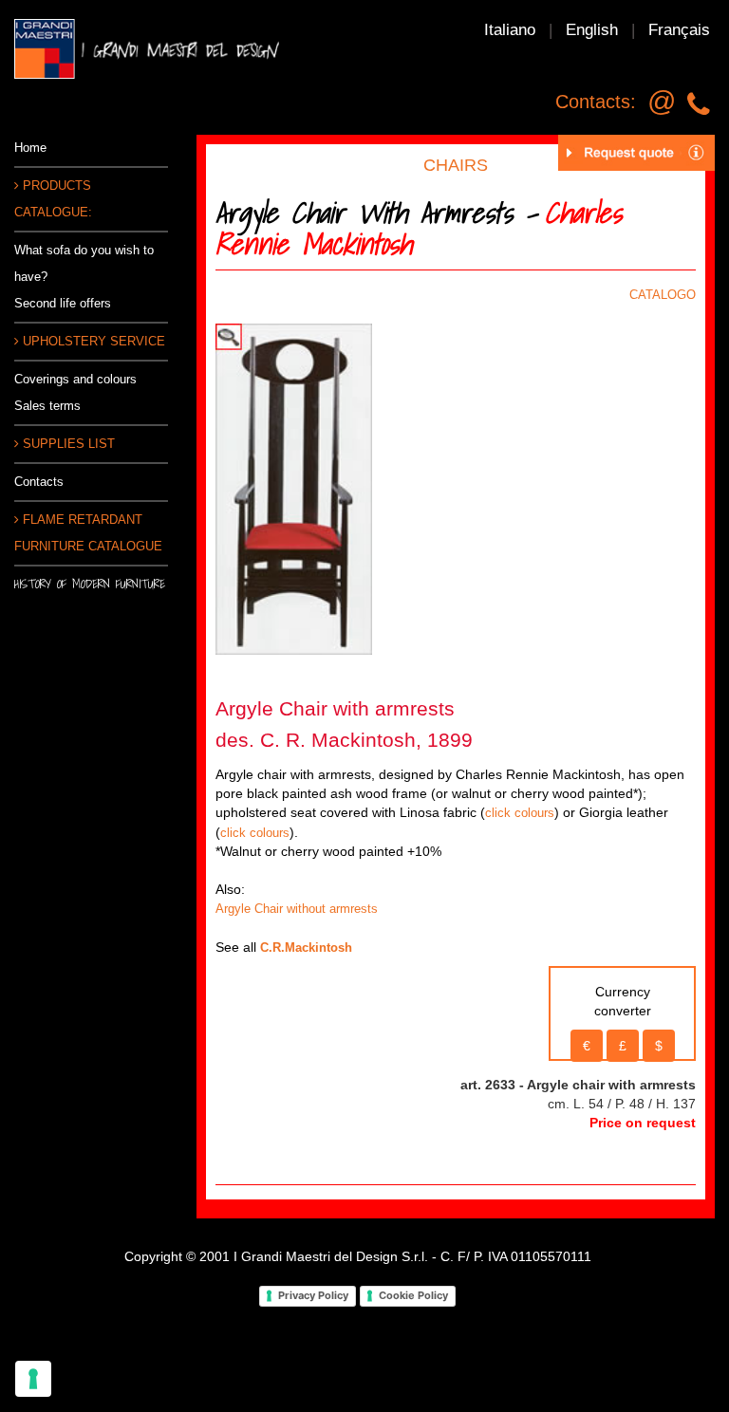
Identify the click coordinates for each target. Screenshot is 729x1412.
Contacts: (595, 101)
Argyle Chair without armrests (296, 908)
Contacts (39, 481)
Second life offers (62, 303)
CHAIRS (455, 165)
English (592, 30)
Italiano (509, 30)
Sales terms (47, 406)
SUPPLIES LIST (67, 444)
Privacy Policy (313, 1295)
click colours (519, 813)
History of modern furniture (89, 584)
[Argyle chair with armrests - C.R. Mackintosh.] (293, 488)
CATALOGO (662, 295)
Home (30, 147)
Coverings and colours (75, 379)
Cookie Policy (413, 1295)
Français (679, 30)
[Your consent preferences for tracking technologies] (33, 1379)
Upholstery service (92, 341)
